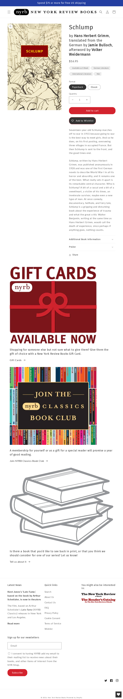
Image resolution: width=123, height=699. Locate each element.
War (98, 74)
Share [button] (75, 254)
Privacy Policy (51, 613)
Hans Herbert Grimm (91, 36)
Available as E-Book (80, 68)
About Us (49, 597)
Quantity (73, 94)
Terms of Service (53, 623)
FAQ (47, 607)
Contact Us (50, 602)
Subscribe (17, 672)
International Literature (81, 74)
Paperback (77, 87)
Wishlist (49, 629)
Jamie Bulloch (100, 45)
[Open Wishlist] (119, 694)
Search (48, 592)
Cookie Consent (52, 618)
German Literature (101, 68)
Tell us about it (18, 561)
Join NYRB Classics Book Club (27, 460)
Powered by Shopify (74, 697)
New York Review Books (57, 697)
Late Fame (27, 609)
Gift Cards (16, 360)
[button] (9, 12)
